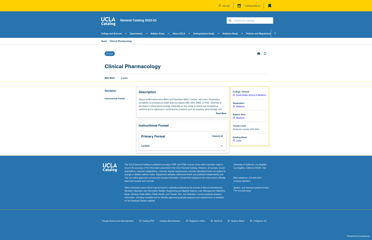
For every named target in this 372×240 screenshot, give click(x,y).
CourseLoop (364, 235)
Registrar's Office (197, 220)
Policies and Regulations (258, 33)
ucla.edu (226, 5)
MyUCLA (218, 220)
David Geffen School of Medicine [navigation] (251, 94)
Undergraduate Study (203, 33)
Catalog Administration (170, 220)
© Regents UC (260, 220)
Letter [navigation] (239, 140)
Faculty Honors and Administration (118, 220)
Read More (221, 113)
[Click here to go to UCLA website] (110, 168)
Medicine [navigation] (240, 106)
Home (104, 41)
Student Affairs (237, 220)
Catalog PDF (148, 220)
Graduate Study (230, 33)
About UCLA (179, 33)
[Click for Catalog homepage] (108, 22)
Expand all (217, 135)
